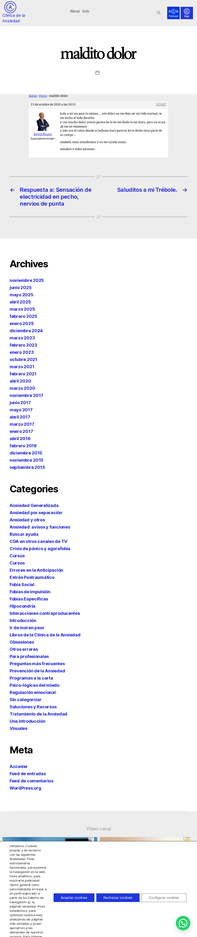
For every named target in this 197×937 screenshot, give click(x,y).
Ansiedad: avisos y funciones (40, 527)
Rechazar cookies (118, 898)
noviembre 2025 (27, 280)
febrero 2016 (23, 445)
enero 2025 (22, 323)
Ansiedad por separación (36, 512)
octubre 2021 (23, 359)
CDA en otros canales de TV (38, 541)
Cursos (17, 555)
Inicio (33, 96)
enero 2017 (21, 431)
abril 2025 (20, 301)
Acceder (19, 766)
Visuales (18, 728)
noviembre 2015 (26, 460)
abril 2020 (20, 381)
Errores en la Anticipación (36, 570)
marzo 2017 (22, 424)
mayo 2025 (21, 294)
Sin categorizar (26, 699)
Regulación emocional (33, 692)
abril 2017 (20, 416)
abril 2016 (20, 438)
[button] (75, 11)
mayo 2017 (21, 409)
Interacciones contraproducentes (45, 613)
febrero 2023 (23, 345)
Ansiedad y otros (27, 519)
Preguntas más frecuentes (37, 663)
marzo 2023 (22, 337)
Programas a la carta (31, 678)
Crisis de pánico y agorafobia (40, 548)
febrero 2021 (23, 373)
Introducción (23, 620)
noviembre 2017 (26, 395)
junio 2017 (20, 402)
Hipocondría (22, 606)
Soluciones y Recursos (33, 706)
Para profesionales (29, 656)
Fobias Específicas (29, 598)
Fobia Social (22, 584)
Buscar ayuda (24, 534)
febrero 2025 (23, 316)
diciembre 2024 (26, 330)
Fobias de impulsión (30, 591)
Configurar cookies (164, 898)
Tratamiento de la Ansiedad (38, 713)
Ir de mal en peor (27, 627)
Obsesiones (22, 642)
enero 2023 (22, 352)
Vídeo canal (98, 829)
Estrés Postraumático (32, 577)
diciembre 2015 (26, 452)
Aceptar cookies (74, 898)
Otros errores (24, 649)
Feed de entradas (28, 773)
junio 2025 (20, 287)
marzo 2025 (22, 309)
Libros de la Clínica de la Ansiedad (45, 634)
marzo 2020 (22, 388)
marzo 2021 (22, 366)
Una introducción (27, 721)
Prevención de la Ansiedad (37, 670)
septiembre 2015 (27, 467)
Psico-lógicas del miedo (34, 685)
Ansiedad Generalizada (34, 505)
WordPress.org (25, 788)
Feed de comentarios (31, 780)
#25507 (161, 104)
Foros (43, 96)
